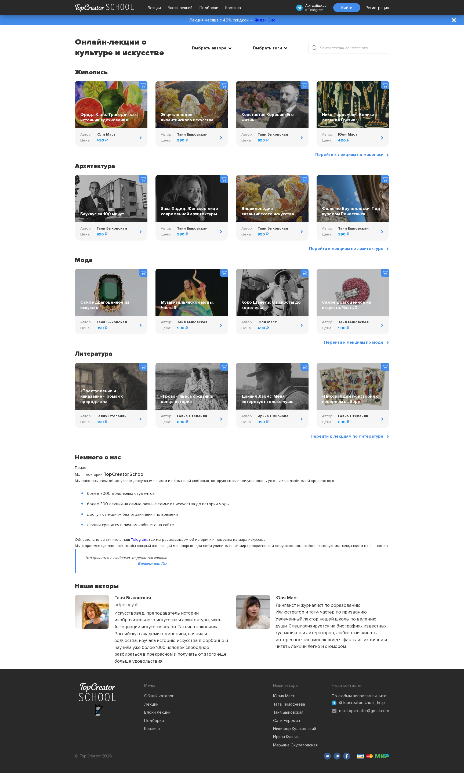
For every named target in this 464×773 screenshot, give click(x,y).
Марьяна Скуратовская (295, 745)
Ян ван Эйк (265, 20)
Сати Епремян (286, 720)
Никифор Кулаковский (294, 728)
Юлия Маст (284, 696)
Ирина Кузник (286, 736)
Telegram (315, 10)
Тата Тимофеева (289, 704)
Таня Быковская (288, 712)
